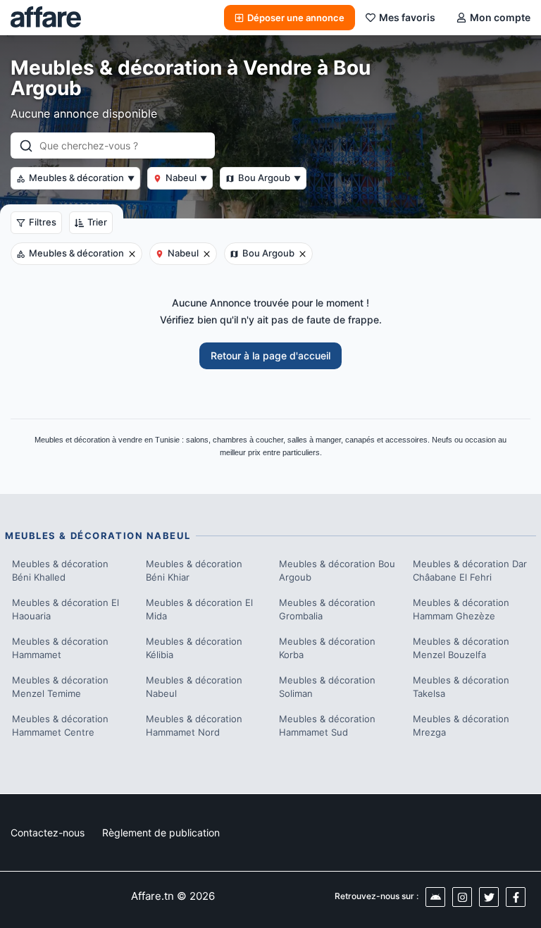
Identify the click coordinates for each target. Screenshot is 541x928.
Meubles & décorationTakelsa (461, 687)
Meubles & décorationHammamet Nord (194, 725)
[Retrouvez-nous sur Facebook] (516, 897)
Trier (97, 222)
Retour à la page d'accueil (270, 355)
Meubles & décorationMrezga (461, 725)
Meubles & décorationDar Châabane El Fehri (470, 570)
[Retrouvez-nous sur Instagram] (462, 897)
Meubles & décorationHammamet (60, 648)
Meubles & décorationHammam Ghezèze (461, 609)
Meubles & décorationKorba (327, 648)
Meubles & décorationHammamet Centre (60, 725)
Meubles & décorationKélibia (194, 648)
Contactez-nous (48, 833)
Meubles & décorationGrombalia (327, 609)
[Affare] (46, 17)
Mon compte (500, 17)
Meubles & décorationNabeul (194, 687)
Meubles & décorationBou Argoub (337, 570)
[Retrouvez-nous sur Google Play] (435, 897)
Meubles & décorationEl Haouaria (65, 609)
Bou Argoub (269, 177)
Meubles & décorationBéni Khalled (60, 570)
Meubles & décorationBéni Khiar (194, 570)
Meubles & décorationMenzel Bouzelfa (461, 648)
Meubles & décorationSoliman (327, 687)
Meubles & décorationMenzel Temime (60, 687)
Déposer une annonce (295, 17)
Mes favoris (407, 17)
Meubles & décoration (82, 177)
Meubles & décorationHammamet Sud (327, 725)
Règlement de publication (161, 833)
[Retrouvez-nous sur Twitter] (489, 897)
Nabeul (186, 177)
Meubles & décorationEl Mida (199, 609)
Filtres (42, 222)
